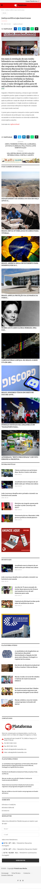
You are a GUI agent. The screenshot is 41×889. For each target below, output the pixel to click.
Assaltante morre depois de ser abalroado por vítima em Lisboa (26, 483)
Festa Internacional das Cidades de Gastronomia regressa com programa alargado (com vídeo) (26, 690)
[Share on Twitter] (19, 28)
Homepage (4, 873)
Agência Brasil (14, 124)
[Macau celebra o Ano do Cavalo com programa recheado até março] (7, 703)
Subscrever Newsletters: (10, 840)
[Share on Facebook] (15, 28)
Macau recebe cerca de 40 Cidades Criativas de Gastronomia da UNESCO (27, 679)
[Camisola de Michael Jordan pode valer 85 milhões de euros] (7, 604)
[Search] (39, 5)
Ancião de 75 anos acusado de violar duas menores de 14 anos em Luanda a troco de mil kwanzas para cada (26, 590)
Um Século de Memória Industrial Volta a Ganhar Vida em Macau (27, 666)
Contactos (26, 873)
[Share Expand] (36, 28)
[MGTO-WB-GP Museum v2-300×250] (15, 614)
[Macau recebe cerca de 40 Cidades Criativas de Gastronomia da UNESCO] (7, 679)
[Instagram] (23, 880)
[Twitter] (20, 880)
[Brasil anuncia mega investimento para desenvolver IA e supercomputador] (20, 249)
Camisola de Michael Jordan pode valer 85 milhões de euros (27, 602)
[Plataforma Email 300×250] (15, 529)
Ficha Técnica (16, 873)
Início (2, 10)
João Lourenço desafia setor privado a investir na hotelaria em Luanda (19, 494)
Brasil (4, 13)
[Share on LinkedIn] (24, 28)
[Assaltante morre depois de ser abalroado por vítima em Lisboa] (7, 485)
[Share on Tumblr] (28, 28)
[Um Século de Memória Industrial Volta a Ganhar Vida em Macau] (7, 668)
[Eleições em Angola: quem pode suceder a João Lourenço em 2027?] (7, 506)
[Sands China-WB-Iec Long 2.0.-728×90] (20, 159)
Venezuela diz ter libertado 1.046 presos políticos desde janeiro (27, 516)
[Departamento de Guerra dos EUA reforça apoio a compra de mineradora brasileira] (20, 184)
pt (38, 1)
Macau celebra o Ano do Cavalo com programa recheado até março (26, 702)
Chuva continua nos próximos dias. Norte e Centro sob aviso (26, 471)
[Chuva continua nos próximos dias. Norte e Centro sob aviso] (7, 473)
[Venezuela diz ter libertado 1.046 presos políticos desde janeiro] (7, 518)
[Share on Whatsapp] (32, 28)
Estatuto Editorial (7, 875)
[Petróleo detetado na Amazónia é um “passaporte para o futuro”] (20, 410)
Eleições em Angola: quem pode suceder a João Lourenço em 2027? (26, 505)
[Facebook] (18, 880)
